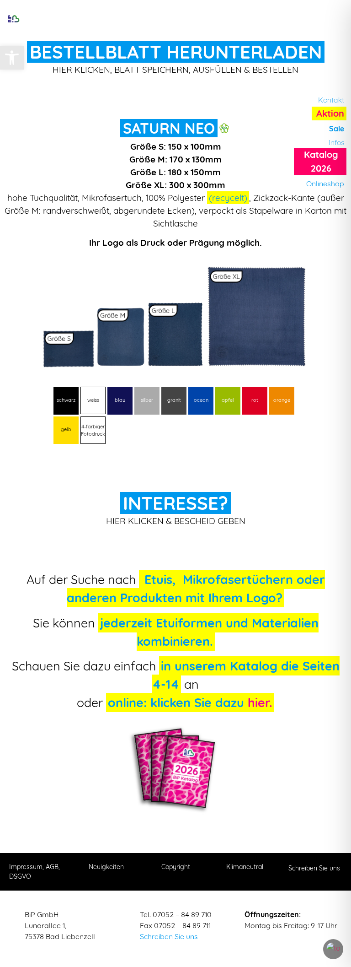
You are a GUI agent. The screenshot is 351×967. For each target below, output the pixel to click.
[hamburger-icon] (176, 18)
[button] (12, 58)
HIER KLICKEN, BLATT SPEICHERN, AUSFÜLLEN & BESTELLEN (175, 69)
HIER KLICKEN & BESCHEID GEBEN (175, 520)
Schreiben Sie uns (169, 936)
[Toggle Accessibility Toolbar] (333, 949)
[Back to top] (335, 911)
